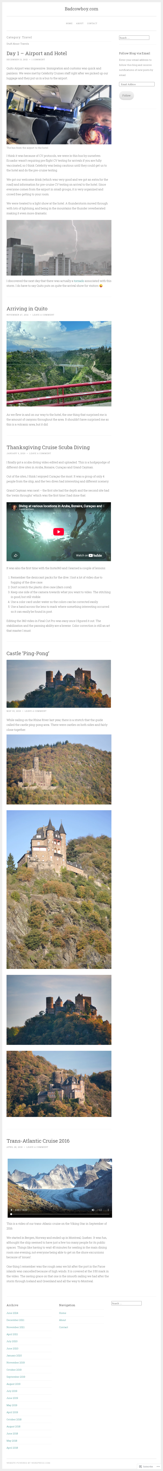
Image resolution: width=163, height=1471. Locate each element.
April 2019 (12, 1412)
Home (69, 23)
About (80, 23)
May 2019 (12, 1405)
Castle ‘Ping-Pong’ (28, 653)
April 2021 (12, 1334)
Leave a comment (43, 314)
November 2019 (16, 1362)
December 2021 (15, 1320)
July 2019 (12, 1391)
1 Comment (38, 59)
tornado (79, 281)
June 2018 (12, 1433)
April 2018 (12, 1447)
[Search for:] (134, 37)
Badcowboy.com (81, 9)
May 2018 (12, 1440)
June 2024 (12, 1313)
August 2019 (13, 1383)
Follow (126, 95)
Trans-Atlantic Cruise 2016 (38, 1140)
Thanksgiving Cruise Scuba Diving (48, 447)
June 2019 (12, 1398)
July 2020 (12, 1341)
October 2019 (14, 1369)
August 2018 (13, 1426)
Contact (92, 23)
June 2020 (12, 1348)
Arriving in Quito (27, 308)
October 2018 (14, 1419)
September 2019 (16, 1376)
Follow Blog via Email (134, 53)
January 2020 (14, 1355)
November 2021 (16, 1327)
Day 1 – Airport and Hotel (37, 53)
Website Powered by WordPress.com (28, 1463)
